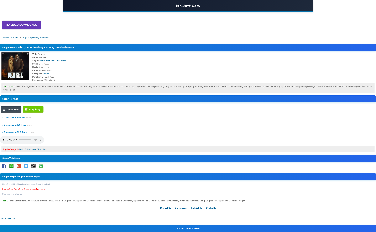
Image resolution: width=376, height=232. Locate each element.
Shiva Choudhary (58, 60)
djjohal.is (211, 208)
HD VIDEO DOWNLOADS (21, 24)
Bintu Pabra (45, 60)
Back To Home (8, 218)
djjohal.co (165, 208)
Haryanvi (47, 73)
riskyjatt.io (196, 208)
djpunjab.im (181, 208)
